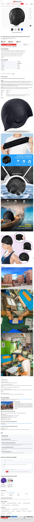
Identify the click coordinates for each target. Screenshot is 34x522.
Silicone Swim (3, 513)
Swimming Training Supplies (26, 503)
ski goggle (26, 493)
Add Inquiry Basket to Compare (17, 32)
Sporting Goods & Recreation (7, 6)
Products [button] (8, 3)
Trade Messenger (14, 516)
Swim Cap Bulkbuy (9, 513)
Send (7, 471)
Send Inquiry (9, 44)
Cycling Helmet (4, 424)
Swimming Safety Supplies (15, 505)
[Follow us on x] (28, 516)
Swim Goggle (24, 423)
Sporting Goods (14, 6)
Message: (4, 464)
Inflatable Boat (3, 503)
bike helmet (2, 493)
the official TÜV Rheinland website (25, 399)
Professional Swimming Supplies (5, 505)
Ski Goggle (28, 423)
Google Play (8, 516)
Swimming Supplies (19, 6)
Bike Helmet (20, 423)
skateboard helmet (11, 493)
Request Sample (14, 46)
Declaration (25, 519)
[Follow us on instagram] (29, 516)
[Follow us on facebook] (27, 516)
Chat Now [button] (25, 44)
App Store (3, 516)
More (1, 514)
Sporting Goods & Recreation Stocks (11, 503)
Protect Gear (2, 495)
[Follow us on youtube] (30, 516)
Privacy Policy (29, 519)
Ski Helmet (17, 423)
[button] (1, 1)
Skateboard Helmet (12, 423)
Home (1, 6)
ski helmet (18, 493)
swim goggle (10, 495)
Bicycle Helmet (8, 423)
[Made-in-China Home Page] (17, 1)
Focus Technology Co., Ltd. (11, 519)
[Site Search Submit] (22, 4)
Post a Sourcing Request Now (24, 471)
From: (4, 460)
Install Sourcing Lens (4, 517)
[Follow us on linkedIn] (24, 517)
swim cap (18, 495)
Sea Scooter (19, 503)
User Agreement (21, 519)
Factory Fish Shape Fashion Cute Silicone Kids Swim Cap (10, 485)
